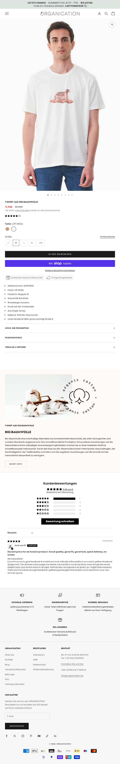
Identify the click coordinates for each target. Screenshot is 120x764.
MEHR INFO (16, 464)
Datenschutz (39, 664)
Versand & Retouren (15, 669)
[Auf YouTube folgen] (39, 735)
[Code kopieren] (85, 6)
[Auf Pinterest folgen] (30, 735)
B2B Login (10, 674)
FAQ (7, 679)
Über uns (9, 654)
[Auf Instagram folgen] (22, 735)
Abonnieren (17, 726)
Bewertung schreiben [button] (60, 521)
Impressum (39, 654)
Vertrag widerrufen (14, 684)
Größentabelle (107, 236)
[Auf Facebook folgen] (6, 735)
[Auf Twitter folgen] (14, 735)
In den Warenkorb (60, 254)
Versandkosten (22, 210)
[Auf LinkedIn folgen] (55, 735)
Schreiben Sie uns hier (72, 664)
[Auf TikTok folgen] (47, 735)
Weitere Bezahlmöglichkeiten (60, 270)
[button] (11, 215)
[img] (14, 541)
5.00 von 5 (68, 489)
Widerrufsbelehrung (43, 669)
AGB (35, 659)
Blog (7, 664)
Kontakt (9, 659)
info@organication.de (72, 675)
